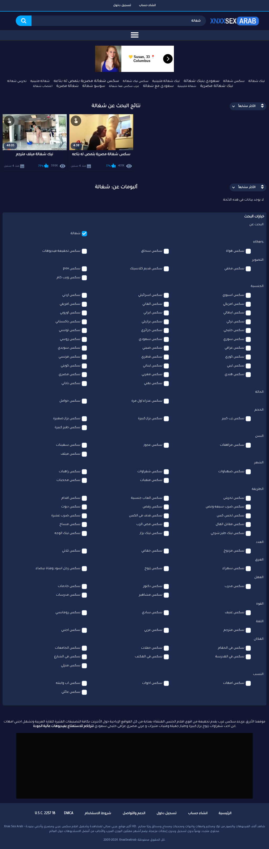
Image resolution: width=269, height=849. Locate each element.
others (258, 242)
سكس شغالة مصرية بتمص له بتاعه (86, 81)
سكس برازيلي (152, 322)
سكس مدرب (234, 586)
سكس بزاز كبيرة (150, 419)
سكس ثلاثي (71, 551)
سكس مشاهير (150, 595)
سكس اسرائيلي (150, 295)
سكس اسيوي (233, 295)
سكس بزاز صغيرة (66, 419)
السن (259, 436)
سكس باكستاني (67, 322)
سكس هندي (234, 374)
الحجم (259, 410)
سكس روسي (70, 339)
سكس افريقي (70, 304)
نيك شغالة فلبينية (166, 81)
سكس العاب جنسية (146, 498)
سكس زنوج (153, 568)
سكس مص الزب (149, 524)
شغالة (75, 233)
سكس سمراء (233, 568)
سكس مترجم (234, 630)
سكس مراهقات (232, 445)
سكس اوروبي (70, 313)
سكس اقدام (70, 498)
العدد (259, 542)
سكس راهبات (69, 472)
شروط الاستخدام (98, 813)
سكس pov (71, 269)
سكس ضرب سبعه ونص (225, 507)
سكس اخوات (152, 683)
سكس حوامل (69, 401)
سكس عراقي (234, 348)
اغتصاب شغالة (43, 86)
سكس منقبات (151, 480)
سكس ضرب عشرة (65, 516)
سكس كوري (234, 357)
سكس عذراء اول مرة (146, 401)
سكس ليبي (235, 366)
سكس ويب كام (68, 278)
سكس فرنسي (69, 357)
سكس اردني (71, 295)
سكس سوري (233, 339)
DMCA (68, 813)
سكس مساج (69, 524)
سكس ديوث (70, 507)
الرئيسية (225, 813)
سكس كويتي (70, 366)
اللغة (259, 621)
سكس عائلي (70, 692)
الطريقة (257, 489)
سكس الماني (152, 304)
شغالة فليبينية (187, 86)
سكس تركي (235, 322)
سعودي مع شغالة (158, 86)
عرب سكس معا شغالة (124, 86)
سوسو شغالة (93, 86)
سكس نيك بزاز (151, 533)
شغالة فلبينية (40, 81)
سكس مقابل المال (230, 524)
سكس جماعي (151, 551)
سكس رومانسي (67, 613)
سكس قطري (151, 357)
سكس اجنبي (70, 630)
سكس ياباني (70, 383)
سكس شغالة (234, 81)
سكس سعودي (150, 339)
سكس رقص (152, 507)
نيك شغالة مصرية (216, 86)
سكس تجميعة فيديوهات (61, 251)
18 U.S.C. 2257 (45, 813)
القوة (259, 604)
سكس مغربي (152, 374)
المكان (258, 639)
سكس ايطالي (233, 313)
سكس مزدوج (234, 551)
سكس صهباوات (231, 472)
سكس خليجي (234, 330)
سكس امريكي (233, 304)
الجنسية (257, 286)
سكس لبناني (152, 366)
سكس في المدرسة (229, 657)
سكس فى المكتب (148, 657)
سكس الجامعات (67, 648)
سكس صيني (152, 348)
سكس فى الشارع (67, 657)
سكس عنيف (234, 613)
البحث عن (256, 225)
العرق (259, 560)
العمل (258, 577)
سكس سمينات (68, 445)
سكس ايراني (152, 313)
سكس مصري (69, 374)
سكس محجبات (68, 480)
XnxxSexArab (128, 840)
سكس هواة (235, 251)
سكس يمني (153, 383)
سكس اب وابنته (68, 683)
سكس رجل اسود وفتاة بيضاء (58, 568)
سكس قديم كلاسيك (146, 269)
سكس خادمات (69, 586)
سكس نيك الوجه (67, 533)
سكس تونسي (69, 330)
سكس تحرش (233, 498)
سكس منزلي (70, 666)
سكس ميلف (70, 454)
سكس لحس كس (230, 516)
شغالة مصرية (67, 86)
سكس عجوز (153, 445)
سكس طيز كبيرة (67, 427)
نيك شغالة (257, 81)
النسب (258, 674)
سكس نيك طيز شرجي (227, 533)
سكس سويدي (69, 348)
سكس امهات (233, 683)
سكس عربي (153, 630)
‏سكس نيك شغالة (135, 81)
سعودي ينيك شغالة (201, 81)
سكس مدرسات (68, 595)
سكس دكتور (152, 586)
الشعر (258, 463)
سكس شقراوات (149, 472)
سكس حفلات (151, 648)
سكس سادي (152, 613)
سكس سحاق (151, 251)
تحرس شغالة (17, 81)
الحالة (259, 392)
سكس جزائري (151, 330)
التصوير (257, 260)
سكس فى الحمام (231, 648)
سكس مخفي (234, 269)
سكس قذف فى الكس (145, 516)
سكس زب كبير (233, 419)
